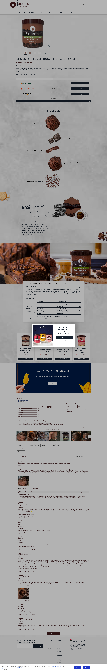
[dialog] (53, 335)
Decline (77, 667)
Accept (86, 667)
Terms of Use (54, 666)
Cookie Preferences (19, 667)
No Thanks (64, 340)
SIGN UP (64, 337)
